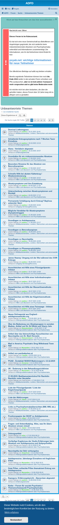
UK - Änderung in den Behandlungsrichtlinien (28, 369)
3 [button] (38, 120)
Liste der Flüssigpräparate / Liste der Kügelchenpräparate (24, 389)
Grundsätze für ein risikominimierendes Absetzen (30, 156)
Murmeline (26, 348)
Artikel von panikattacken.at (20, 353)
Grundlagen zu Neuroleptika (20, 239)
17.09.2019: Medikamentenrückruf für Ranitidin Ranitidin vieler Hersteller (28, 377)
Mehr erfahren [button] (12, 512)
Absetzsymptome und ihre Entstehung (25, 183)
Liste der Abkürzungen (18, 397)
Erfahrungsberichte (22, 145)
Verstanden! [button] (16, 520)
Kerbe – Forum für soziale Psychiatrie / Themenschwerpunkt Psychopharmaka (25, 487)
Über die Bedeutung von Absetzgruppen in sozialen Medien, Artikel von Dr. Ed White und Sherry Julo (31, 325)
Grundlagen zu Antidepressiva (21, 220)
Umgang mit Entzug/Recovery (26, 207)
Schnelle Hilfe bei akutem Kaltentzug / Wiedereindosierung (25, 175)
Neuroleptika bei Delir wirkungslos (23, 451)
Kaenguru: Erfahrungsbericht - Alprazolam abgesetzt (31, 478)
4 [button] (41, 120)
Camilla (24, 355)
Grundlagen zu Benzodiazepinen (22, 230)
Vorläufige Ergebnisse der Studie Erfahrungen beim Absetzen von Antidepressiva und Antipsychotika (31, 442)
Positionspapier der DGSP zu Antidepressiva (28, 416)
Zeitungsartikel (14, 433)
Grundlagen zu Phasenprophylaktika (24, 248)
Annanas (25, 363)
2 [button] (34, 120)
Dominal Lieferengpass (18, 130)
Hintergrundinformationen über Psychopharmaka (33, 320)
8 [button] (49, 120)
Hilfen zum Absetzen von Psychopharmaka (31, 160)
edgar (24, 418)
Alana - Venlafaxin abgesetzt (20, 149)
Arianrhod (25, 453)
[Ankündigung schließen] (56, 19)
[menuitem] (7, 8)
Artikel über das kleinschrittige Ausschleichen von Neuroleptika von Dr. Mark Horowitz (30, 335)
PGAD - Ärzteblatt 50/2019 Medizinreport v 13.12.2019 (31, 361)
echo (23, 435)
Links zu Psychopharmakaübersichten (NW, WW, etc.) (31, 407)
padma (24, 131)
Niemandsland (27, 328)
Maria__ (24, 318)
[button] (27, 120)
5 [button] (44, 120)
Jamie (24, 399)
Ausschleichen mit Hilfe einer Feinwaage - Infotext (30, 307)
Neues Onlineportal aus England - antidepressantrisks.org (23, 315)
